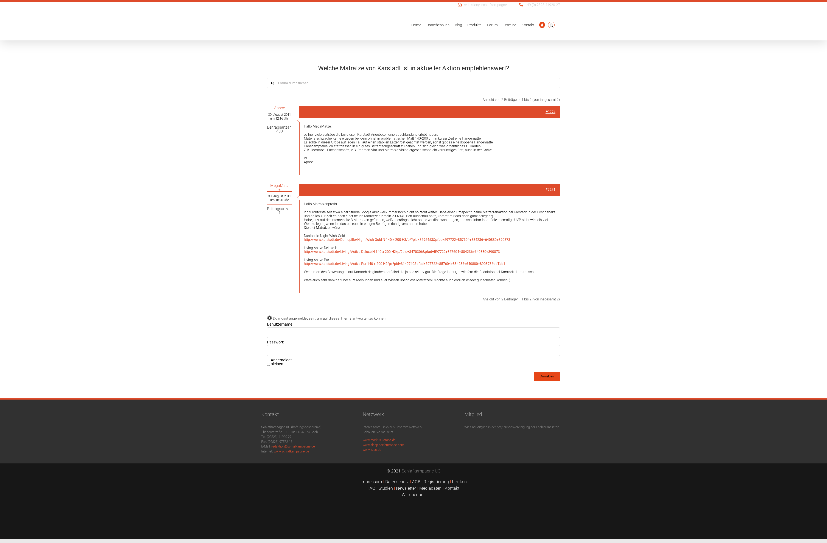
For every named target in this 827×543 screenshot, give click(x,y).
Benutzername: (280, 324)
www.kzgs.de (372, 450)
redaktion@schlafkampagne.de (487, 5)
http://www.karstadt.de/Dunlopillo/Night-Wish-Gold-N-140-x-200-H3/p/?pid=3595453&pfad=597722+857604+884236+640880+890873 (407, 240)
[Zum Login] (542, 25)
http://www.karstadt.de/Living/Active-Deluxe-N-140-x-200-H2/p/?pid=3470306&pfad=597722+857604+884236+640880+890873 (402, 252)
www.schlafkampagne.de (291, 451)
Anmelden (547, 376)
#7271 (550, 190)
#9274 (550, 112)
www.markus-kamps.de (379, 440)
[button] (551, 25)
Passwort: (275, 342)
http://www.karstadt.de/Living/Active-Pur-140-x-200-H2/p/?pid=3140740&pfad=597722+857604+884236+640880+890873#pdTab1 (404, 264)
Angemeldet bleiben (281, 362)
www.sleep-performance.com (383, 445)
